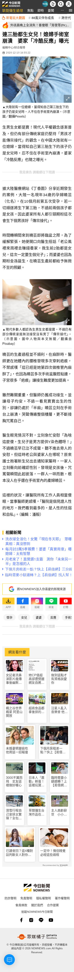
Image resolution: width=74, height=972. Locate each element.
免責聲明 (26, 898)
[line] (41, 920)
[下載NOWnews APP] (53, 4)
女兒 (24, 617)
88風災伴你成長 (43, 17)
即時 (40, 10)
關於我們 (37, 904)
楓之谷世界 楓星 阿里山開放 (14, 711)
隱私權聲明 (43, 898)
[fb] (21, 920)
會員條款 (21, 904)
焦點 (30, 10)
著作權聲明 (62, 898)
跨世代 (66, 17)
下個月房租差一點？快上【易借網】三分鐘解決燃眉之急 (53, 750)
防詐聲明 (10, 898)
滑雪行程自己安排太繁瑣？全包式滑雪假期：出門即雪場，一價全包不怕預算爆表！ (14, 814)
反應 (53, 617)
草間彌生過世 (12, 10)
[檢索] (61, 4)
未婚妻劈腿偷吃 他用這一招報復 (18, 750)
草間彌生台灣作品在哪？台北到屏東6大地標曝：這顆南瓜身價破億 (36, 812)
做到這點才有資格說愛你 (59, 678)
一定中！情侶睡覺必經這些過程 (53, 852)
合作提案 (53, 904)
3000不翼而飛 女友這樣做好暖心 (14, 781)
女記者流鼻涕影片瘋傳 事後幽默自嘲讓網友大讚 (14, 679)
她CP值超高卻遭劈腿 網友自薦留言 (37, 679)
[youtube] (51, 920)
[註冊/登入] (69, 4)
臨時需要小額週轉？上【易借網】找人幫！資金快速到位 (59, 781)
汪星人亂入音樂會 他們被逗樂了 (59, 710)
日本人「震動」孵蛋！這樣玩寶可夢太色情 (36, 781)
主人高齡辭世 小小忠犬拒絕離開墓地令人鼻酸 (59, 812)
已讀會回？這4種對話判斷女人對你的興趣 (19, 852)
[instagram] (31, 920)
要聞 (51, 10)
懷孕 (9, 617)
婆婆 (39, 617)
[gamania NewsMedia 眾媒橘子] (37, 937)
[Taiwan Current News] (45, 4)
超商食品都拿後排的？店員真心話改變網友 (36, 710)
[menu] (70, 10)
